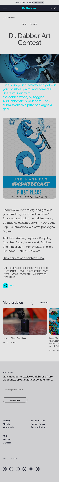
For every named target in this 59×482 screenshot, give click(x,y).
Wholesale (8, 427)
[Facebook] (18, 469)
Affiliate (7, 424)
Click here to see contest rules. (23, 258)
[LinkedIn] (11, 469)
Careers (7, 443)
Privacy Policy (38, 424)
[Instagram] (5, 469)
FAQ (5, 436)
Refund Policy (38, 427)
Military (6, 420)
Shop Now (38, 2)
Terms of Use (38, 420)
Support (7, 439)
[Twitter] (24, 469)
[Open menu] (5, 8)
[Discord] (31, 469)
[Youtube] (38, 469)
